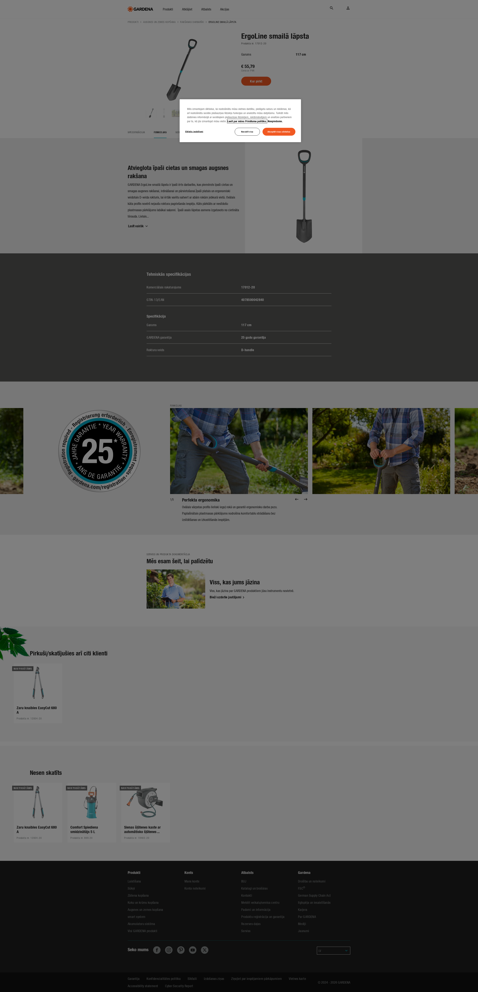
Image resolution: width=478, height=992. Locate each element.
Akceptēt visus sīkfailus (279, 131)
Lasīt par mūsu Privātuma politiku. (247, 121)
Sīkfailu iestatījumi (194, 131)
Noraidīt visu (247, 131)
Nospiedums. (275, 121)
